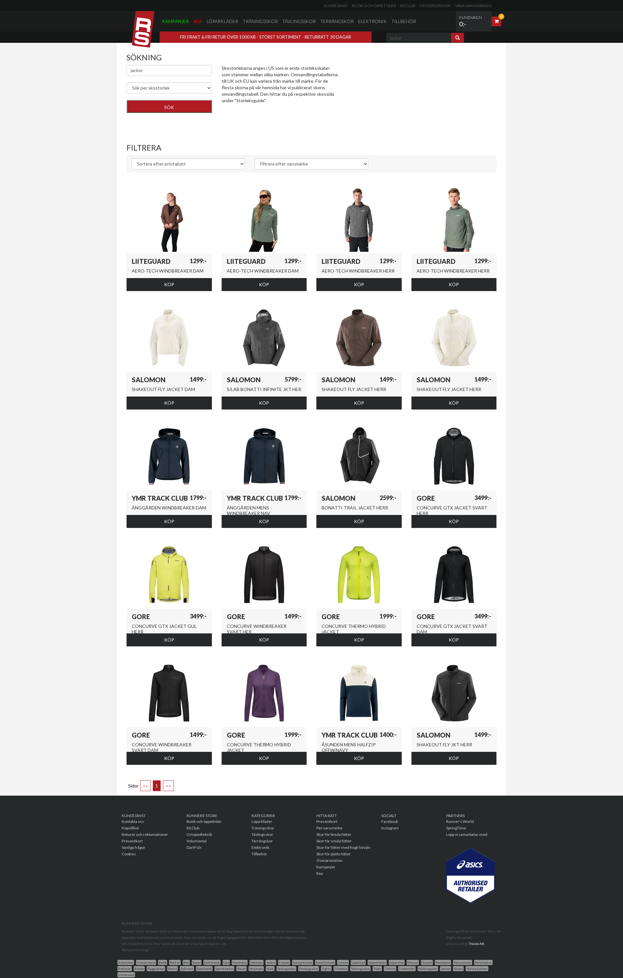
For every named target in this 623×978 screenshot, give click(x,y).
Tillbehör (403, 21)
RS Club (407, 5)
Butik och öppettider (374, 5)
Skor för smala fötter (334, 840)
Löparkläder (222, 21)
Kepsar (284, 962)
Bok (186, 962)
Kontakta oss (133, 821)
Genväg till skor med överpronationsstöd (263, 110)
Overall (426, 962)
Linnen (343, 962)
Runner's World (460, 821)
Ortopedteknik (435, 5)
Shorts (172, 969)
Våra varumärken (473, 5)
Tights (326, 969)
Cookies (129, 853)
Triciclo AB (476, 944)
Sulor (270, 969)
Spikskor (186, 969)
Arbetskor (125, 962)
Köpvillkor (130, 827)
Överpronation (329, 860)
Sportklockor (224, 969)
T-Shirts (390, 969)
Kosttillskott (325, 962)
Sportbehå (204, 969)
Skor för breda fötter (333, 834)
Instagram (390, 827)
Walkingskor (427, 969)
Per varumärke (329, 827)
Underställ (407, 969)
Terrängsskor (308, 969)
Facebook (389, 821)
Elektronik (372, 21)
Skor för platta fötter (333, 853)
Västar (458, 969)
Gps (226, 962)
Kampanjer (175, 21)
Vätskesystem (477, 969)
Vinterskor (126, 975)
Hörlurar (256, 962)
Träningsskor (260, 21)
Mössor (412, 962)
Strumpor (256, 969)
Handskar (239, 962)
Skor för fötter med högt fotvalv (343, 847)
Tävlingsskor (299, 21)
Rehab (139, 969)
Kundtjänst (336, 5)
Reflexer (124, 969)
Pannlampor (462, 962)
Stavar (241, 969)
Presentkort (132, 840)
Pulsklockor (483, 962)
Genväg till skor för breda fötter (254, 116)
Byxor (196, 962)
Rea (197, 21)
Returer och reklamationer (145, 834)
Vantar (445, 969)
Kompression (302, 962)
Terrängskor (337, 21)
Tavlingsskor (286, 969)
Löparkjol (358, 962)
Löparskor (396, 962)
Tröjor (377, 969)
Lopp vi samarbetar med (466, 834)
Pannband (442, 962)
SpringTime (456, 827)
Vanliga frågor (133, 847)
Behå (162, 962)
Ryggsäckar (156, 969)
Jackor (270, 962)
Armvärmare (146, 962)
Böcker (175, 962)
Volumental (197, 840)
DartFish (194, 847)
